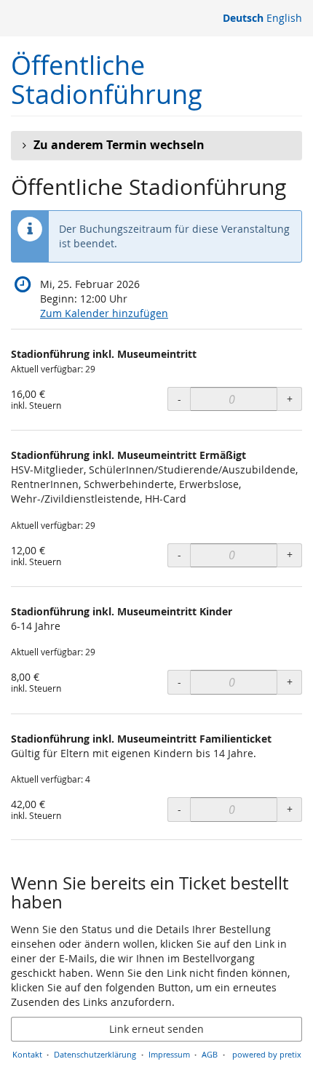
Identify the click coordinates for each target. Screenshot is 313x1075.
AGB (210, 1054)
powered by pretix (266, 1054)
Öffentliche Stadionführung (106, 79)
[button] (156, 145)
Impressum (169, 1054)
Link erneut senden (156, 1029)
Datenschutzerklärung (95, 1054)
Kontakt (27, 1054)
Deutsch (243, 18)
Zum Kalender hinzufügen (104, 313)
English (284, 18)
